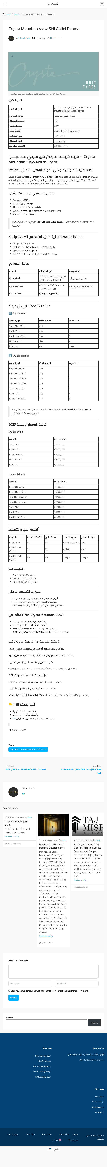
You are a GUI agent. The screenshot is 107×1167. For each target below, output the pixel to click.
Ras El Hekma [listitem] (44, 1061)
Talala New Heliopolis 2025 (16, 823)
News (17, 14)
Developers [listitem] (97, 1107)
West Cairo (30, 1134)
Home (8, 14)
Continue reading (12, 836)
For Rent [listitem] (98, 1112)
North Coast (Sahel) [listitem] (41, 1071)
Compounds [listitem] (97, 1102)
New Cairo (64, 1134)
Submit (13, 998)
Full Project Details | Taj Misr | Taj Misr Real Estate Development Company (87, 847)
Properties (73, 1140)
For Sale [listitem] (98, 1096)
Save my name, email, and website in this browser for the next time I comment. (50, 991)
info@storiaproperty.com (93, 1060)
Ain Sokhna (13, 1134)
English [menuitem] (55, 1149)
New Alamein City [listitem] (42, 1056)
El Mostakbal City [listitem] (42, 1077)
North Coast (47, 1134)
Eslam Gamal (24, 38)
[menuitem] (53, 1149)
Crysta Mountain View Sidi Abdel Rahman (28, 749)
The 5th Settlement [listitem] (41, 1066)
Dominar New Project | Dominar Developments (52, 846)
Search (9, 1017)
